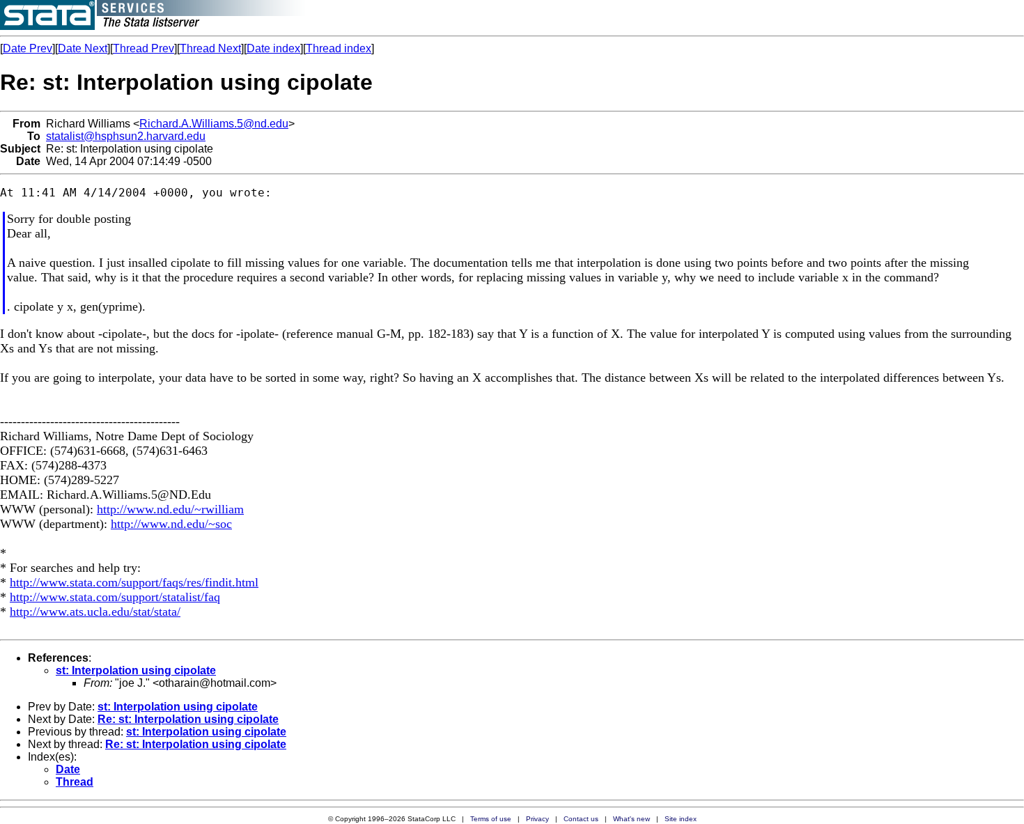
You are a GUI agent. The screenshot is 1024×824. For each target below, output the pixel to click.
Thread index (338, 48)
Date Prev (27, 48)
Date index (273, 48)
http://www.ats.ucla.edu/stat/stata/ (95, 612)
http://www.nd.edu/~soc (171, 524)
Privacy (537, 819)
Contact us (581, 819)
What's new (631, 819)
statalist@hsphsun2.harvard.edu (125, 136)
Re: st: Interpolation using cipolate (188, 719)
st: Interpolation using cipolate (136, 670)
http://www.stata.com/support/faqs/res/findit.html (134, 582)
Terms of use (490, 819)
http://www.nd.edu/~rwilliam (170, 509)
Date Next (82, 48)
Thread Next (210, 48)
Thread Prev (143, 48)
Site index (681, 819)
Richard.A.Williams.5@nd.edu (213, 124)
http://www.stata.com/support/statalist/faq (115, 597)
